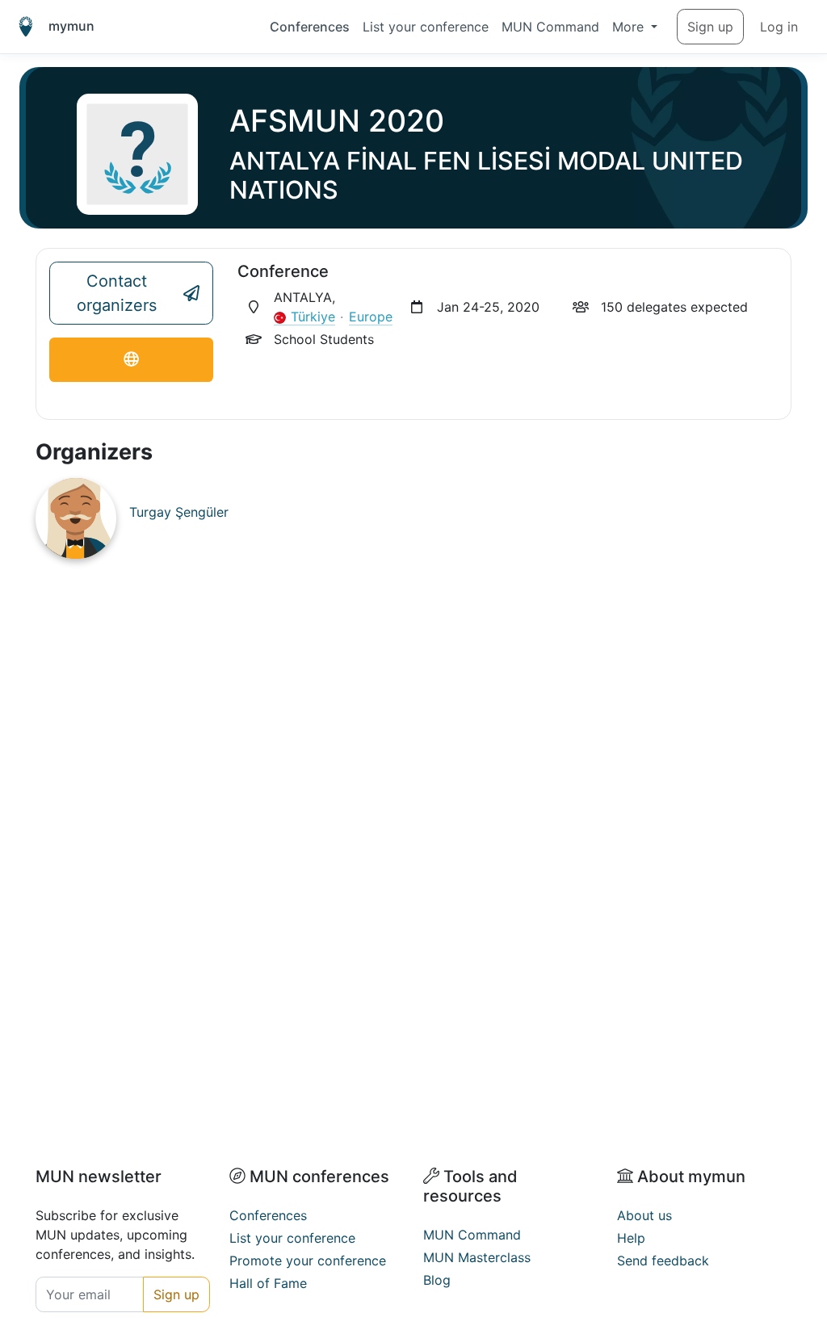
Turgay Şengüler (179, 512)
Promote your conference (307, 1260)
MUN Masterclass (477, 1257)
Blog (437, 1280)
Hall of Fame (268, 1283)
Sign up (710, 27)
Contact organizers (117, 293)
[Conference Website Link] (131, 360)
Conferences (310, 27)
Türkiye (313, 316)
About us (644, 1215)
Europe (371, 316)
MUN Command (550, 27)
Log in (779, 27)
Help (631, 1238)
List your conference (426, 27)
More (630, 27)
